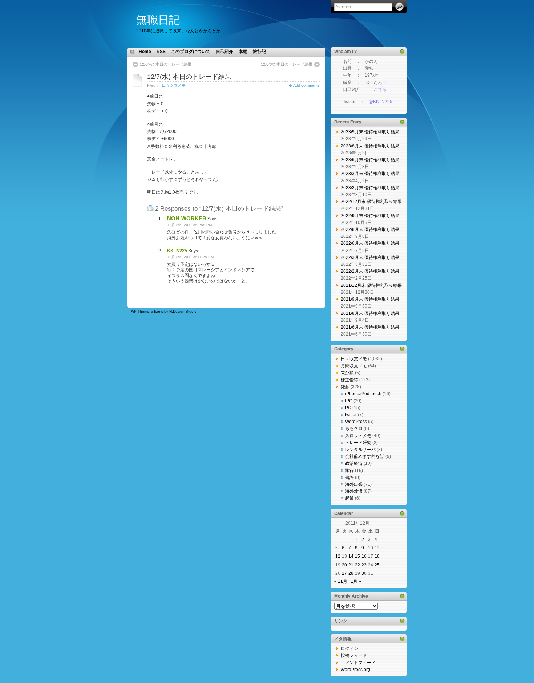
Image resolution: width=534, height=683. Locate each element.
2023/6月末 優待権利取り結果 (370, 159)
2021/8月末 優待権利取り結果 (370, 313)
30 (364, 573)
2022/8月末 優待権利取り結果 (370, 229)
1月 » (356, 581)
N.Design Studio (183, 311)
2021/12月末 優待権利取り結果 (371, 285)
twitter (351, 414)
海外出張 (354, 484)
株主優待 (349, 379)
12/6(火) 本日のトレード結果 (165, 64)
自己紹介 (224, 51)
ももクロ (354, 428)
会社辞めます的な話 (364, 456)
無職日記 (158, 20)
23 (364, 565)
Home (145, 51)
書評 (349, 477)
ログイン (349, 648)
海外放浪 (354, 491)
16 (364, 556)
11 (377, 547)
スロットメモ (358, 435)
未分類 (347, 372)
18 (377, 556)
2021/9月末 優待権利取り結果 (370, 299)
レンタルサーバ (360, 449)
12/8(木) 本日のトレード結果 (286, 64)
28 (350, 573)
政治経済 (354, 463)
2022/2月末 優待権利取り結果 (370, 271)
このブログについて (190, 51)
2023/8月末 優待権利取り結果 (370, 146)
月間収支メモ (354, 366)
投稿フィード (354, 655)
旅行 (349, 470)
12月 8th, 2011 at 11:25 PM (190, 257)
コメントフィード (358, 662)
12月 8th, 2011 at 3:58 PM (189, 225)
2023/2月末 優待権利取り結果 (370, 187)
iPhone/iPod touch (363, 393)
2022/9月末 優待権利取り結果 (370, 215)
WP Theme (140, 311)
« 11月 (340, 581)
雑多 (345, 386)
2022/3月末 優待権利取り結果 (370, 257)
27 (344, 573)
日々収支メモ (174, 85)
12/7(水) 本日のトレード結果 (189, 76)
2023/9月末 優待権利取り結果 (370, 131)
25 (377, 565)
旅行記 (259, 51)
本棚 (243, 51)
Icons (158, 311)
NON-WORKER (186, 218)
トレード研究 (358, 442)
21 (350, 565)
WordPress (356, 421)
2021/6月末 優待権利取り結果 (370, 327)
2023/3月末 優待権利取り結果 (370, 173)
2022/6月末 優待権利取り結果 (370, 243)
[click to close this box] (402, 51)
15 (357, 556)
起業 (349, 498)
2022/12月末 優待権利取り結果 (371, 201)
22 (357, 565)
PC (348, 407)
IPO (348, 400)
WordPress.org (355, 669)
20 (344, 565)
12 (337, 556)
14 (350, 556)
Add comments (306, 85)
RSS (161, 51)
